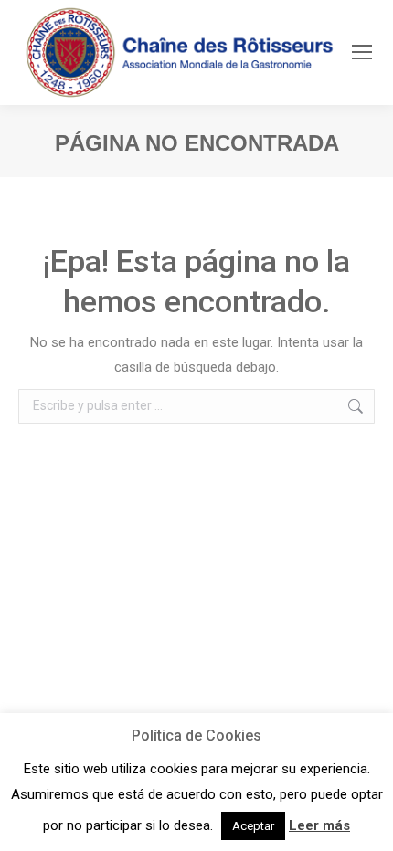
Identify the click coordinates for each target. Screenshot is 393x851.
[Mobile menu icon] (362, 52)
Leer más (319, 825)
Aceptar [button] (253, 826)
